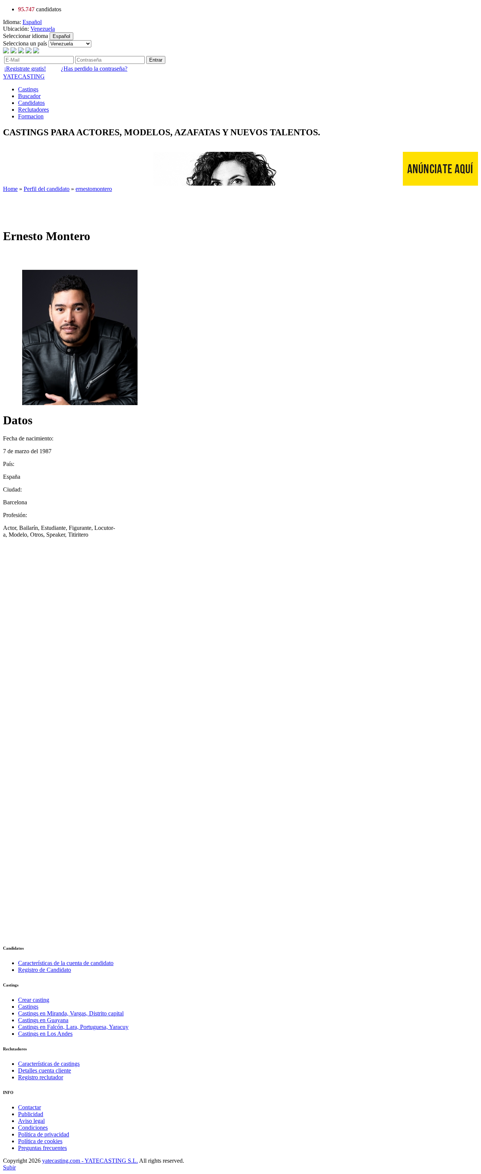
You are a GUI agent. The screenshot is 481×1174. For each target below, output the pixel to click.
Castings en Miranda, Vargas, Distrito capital (71, 1013)
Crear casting (33, 1000)
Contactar (29, 1107)
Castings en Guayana (43, 1020)
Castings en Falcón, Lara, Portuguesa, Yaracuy (73, 1027)
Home (10, 189)
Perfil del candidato (47, 189)
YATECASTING (24, 76)
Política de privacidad (43, 1134)
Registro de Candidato (44, 970)
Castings (28, 89)
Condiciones (33, 1127)
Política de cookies (40, 1141)
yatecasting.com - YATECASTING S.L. (90, 1160)
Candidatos (31, 103)
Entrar (155, 60)
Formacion (31, 116)
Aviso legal (31, 1121)
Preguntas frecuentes (42, 1148)
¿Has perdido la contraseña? (94, 68)
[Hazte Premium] (140, 183)
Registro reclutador (40, 1077)
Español (32, 22)
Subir (9, 1167)
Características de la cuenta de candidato (65, 963)
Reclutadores (33, 109)
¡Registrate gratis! (25, 68)
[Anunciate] (440, 183)
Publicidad (30, 1114)
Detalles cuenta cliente (44, 1070)
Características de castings (49, 1064)
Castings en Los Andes (45, 1033)
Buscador (29, 96)
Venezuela (42, 29)
